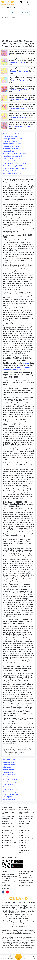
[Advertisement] (18, 29)
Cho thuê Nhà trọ (24, 845)
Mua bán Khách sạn (7, 848)
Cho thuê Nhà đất (24, 830)
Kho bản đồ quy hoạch (8, 809)
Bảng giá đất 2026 (7, 821)
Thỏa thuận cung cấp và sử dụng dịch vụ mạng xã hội (27, 876)
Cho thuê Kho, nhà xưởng (26, 843)
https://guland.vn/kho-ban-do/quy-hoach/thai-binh (18, 368)
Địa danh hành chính (25, 824)
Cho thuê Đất (23, 835)
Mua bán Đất (5, 835)
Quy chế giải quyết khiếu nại (27, 882)
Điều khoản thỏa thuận (8, 874)
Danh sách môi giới (24, 821)
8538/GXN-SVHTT (9, 913)
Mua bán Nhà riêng (7, 833)
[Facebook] (3, 892)
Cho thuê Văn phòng (25, 840)
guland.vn (26, 363)
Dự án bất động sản (25, 809)
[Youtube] (7, 892)
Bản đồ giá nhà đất (7, 819)
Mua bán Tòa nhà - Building (9, 843)
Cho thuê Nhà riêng (25, 833)
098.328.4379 (23, 927)
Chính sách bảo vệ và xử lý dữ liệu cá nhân (9, 877)
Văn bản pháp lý (6, 885)
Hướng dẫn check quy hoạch (8, 813)
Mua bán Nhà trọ (6, 845)
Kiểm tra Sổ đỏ (23, 826)
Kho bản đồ (5, 17)
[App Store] (17, 862)
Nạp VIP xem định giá (8, 826)
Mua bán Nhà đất (7, 830)
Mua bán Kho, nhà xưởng (9, 840)
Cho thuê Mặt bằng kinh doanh (26, 851)
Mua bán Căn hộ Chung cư (9, 838)
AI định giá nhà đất (7, 824)
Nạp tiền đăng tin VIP (25, 819)
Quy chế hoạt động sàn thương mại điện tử (26, 872)
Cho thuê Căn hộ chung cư (27, 838)
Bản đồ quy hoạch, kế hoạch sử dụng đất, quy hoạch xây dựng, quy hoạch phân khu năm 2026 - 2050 (22, 53)
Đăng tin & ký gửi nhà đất (26, 816)
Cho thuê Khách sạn (25, 848)
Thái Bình (12, 17)
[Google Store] (17, 866)
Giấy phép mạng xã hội (26, 880)
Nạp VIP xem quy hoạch (9, 816)
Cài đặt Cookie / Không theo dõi (8, 881)
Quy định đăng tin (24, 885)
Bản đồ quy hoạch (7, 807)
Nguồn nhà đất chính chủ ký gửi (26, 813)
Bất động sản (23, 807)
